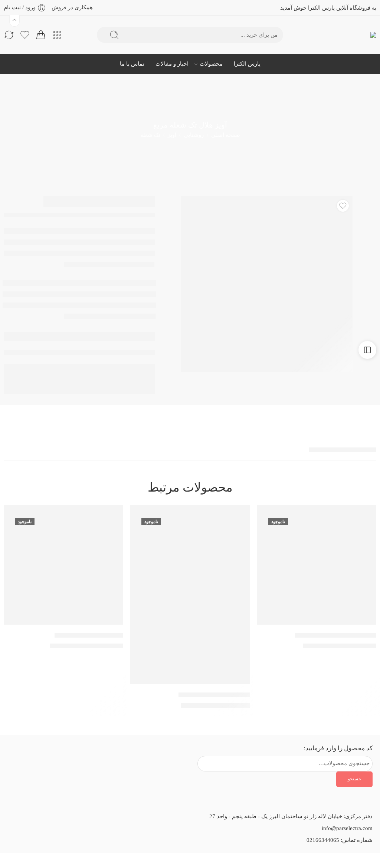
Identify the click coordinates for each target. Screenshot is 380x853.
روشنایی (194, 135)
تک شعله (150, 135)
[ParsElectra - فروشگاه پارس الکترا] (360, 35)
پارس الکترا (247, 64)
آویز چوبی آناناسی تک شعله (214, 694)
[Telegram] (22, 757)
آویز (172, 135)
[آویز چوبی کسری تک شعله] (63, 564)
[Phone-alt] (42, 757)
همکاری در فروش (72, 7)
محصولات (211, 64)
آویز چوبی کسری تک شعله (89, 635)
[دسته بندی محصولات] (57, 35)
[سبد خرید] (41, 35)
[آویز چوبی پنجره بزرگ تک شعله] (316, 564)
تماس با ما (132, 64)
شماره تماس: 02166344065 (340, 840)
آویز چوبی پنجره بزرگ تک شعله (335, 635)
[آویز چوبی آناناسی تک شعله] (189, 594)
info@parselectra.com (347, 828)
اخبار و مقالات (172, 64)
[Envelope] (82, 757)
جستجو (354, 778)
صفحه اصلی (225, 135)
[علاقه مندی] (343, 206)
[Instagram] (62, 757)
